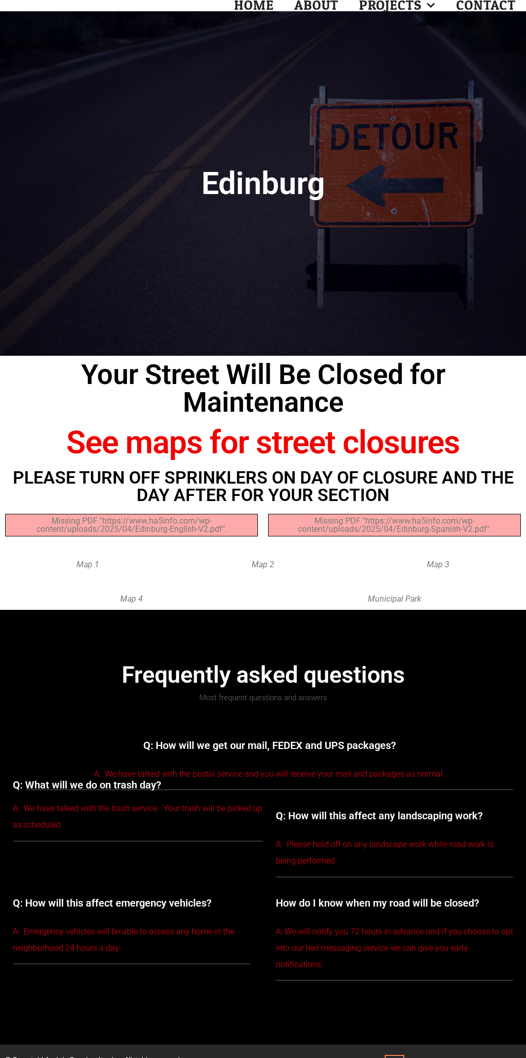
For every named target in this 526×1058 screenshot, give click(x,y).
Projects (390, 6)
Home (254, 6)
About (316, 6)
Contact (486, 6)
